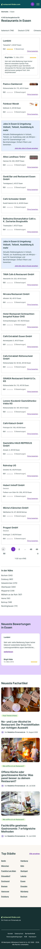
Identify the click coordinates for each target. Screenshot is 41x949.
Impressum (32, 937)
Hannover (5, 891)
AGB (25, 937)
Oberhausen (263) (8, 587)
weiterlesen (8, 652)
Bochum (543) (7, 575)
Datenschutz (19, 933)
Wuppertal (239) (8, 591)
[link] (20, 58)
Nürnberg (24, 891)
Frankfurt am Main (8, 871)
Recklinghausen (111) (9, 606)
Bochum (23, 896)
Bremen (4, 886)
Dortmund (5, 881)
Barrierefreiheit (30, 933)
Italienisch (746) (7, 30)
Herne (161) (5, 598)
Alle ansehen (34, 854)
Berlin (3, 861)
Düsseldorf (5, 876)
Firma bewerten (32, 51)
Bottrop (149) (6, 602)
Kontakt (10, 933)
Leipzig (23, 876)
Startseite (4, 12)
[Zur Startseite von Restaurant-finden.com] (10, 4)
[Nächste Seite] (38, 553)
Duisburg (5, 896)
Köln (22, 866)
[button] (32, 4)
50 (4, 553)
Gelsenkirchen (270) (9, 583)
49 (37, 549)
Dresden (23, 886)
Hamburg (24, 861)
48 (31, 549)
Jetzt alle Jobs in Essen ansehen (26, 148)
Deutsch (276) (23, 30)
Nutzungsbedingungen (14, 937)
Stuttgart (24, 871)
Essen (22, 881)
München (5, 866)
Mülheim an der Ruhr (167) (11, 594)
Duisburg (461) (7, 579)
